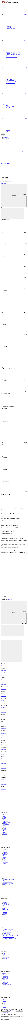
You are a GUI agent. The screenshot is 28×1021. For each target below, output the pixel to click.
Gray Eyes (5, 976)
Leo (4, 858)
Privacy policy (13, 1010)
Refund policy (19, 1010)
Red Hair (5, 983)
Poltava (10, 181)
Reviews (8, 105)
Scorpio (5, 854)
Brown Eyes (6, 973)
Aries (4, 860)
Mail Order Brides (10, 80)
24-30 (4, 1001)
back (22, 151)
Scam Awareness (7, 885)
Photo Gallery (9, 27)
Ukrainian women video (11, 55)
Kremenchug (6, 824)
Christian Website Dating (11, 81)
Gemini (4, 849)
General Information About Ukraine (11, 935)
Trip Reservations (7, 932)
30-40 (4, 1002)
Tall (4, 953)
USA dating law (6, 934)
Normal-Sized (6, 957)
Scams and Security (7, 882)
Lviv (4, 816)
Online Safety (6, 880)
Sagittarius (5, 853)
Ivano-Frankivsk (6, 822)
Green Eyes (5, 977)
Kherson (5, 834)
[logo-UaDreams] (10, 2)
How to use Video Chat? (11, 57)
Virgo (4, 857)
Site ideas (8, 130)
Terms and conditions (5, 1010)
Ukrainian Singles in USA (11, 28)
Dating (25, 67)
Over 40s (5, 1003)
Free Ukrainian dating (10, 79)
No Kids (5, 902)
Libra (4, 855)
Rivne (4, 827)
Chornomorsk (6, 814)
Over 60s (5, 1006)
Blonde (4, 980)
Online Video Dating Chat (11, 53)
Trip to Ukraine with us (8, 929)
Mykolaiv (5, 830)
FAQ (7, 131)
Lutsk (4, 819)
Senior (4, 1007)
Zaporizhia (5, 821)
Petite (4, 955)
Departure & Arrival (7, 930)
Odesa (4, 825)
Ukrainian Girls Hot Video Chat (13, 54)
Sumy (4, 817)
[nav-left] (11, 645)
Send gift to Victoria (5, 219)
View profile (3, 183)
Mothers (5, 912)
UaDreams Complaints (8, 883)
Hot (4, 908)
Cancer (4, 859)
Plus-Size (5, 958)
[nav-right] (11, 656)
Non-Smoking (6, 904)
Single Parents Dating (10, 83)
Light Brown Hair (7, 984)
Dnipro (4, 818)
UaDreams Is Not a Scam (8, 879)
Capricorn (5, 862)
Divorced (5, 901)
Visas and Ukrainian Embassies (10, 938)
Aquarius (5, 852)
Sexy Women (6, 910)
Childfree (5, 913)
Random (7, 163)
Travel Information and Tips (9, 937)
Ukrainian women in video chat (13, 52)
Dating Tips (8, 107)
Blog (4, 878)
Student (5, 907)
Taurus (4, 863)
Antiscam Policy (6, 884)
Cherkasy (5, 828)
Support (25, 118)
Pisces (4, 850)
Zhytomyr (5, 833)
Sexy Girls (5, 909)
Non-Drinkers (6, 903)
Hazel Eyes (5, 974)
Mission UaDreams (10, 106)
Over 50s (5, 1004)
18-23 (4, 999)
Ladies (25, 14)
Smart (4, 905)
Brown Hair (5, 982)
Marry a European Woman (11, 29)
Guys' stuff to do (6, 933)
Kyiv (4, 832)
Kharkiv (5, 823)
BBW (4, 914)
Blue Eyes (5, 978)
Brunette (5, 979)
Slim (4, 954)
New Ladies (8, 26)
